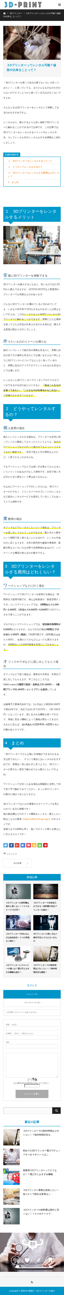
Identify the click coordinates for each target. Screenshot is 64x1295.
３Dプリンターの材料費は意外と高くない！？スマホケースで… (41, 1211)
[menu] (59, 4)
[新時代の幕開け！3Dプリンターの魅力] (23, 4)
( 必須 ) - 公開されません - (20, 1033)
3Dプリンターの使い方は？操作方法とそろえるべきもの (45, 937)
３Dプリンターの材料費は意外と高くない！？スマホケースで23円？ (18, 906)
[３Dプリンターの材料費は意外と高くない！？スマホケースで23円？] (18, 891)
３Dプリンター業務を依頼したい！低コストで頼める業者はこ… (41, 1192)
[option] (32, 1252)
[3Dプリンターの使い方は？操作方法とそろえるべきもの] (45, 922)
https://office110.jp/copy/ (36, 819)
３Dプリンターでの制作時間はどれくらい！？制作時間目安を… (41, 1132)
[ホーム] (4, 13)
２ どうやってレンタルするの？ (25, 167)
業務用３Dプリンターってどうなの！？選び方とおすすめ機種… (40, 1172)
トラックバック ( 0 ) (32, 1002)
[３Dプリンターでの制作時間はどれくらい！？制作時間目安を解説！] (45, 954)
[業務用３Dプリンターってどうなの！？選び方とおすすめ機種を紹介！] (11, 1176)
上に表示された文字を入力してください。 (32, 1083)
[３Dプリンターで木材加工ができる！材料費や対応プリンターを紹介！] (45, 891)
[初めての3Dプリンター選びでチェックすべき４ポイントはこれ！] (11, 1157)
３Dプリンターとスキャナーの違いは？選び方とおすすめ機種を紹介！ (18, 968)
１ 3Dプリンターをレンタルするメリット (30, 161)
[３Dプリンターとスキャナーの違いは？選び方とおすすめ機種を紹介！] (18, 954)
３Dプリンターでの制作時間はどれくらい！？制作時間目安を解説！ (45, 968)
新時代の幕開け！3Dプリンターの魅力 (38, 1291)
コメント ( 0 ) (32, 994)
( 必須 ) (11, 1025)
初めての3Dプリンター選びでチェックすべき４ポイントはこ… (41, 1152)
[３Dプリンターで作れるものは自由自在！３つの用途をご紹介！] (18, 922)
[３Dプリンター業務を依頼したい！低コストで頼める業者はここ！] (11, 1196)
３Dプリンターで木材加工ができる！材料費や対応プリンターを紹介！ (45, 906)
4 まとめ (13, 182)
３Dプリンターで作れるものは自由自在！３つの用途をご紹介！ (18, 937)
